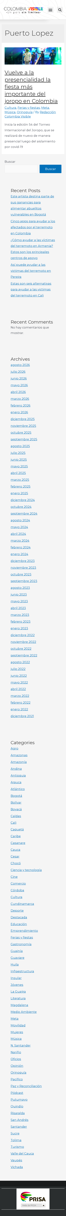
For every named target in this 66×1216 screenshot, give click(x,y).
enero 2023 (19, 628)
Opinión (17, 1066)
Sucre (15, 1133)
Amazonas (19, 755)
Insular (16, 978)
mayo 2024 (19, 527)
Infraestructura (22, 971)
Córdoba (17, 890)
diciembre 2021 (22, 716)
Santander (19, 1126)
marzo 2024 (20, 540)
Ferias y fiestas (29, 107)
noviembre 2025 (23, 426)
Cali (13, 822)
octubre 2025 (21, 432)
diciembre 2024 (23, 500)
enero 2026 (19, 412)
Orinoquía (25, 112)
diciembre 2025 (23, 419)
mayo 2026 (19, 385)
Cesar (15, 856)
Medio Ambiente (24, 1012)
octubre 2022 (21, 648)
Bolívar (16, 802)
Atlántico (18, 789)
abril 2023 (18, 608)
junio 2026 (19, 378)
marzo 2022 (20, 696)
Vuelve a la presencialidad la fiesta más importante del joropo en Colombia (31, 86)
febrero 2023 (20, 621)
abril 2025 (18, 473)
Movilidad (18, 1025)
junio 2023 (19, 594)
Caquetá (17, 829)
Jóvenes (17, 985)
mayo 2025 (19, 466)
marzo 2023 (20, 615)
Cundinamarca (22, 904)
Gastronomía (21, 944)
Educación (19, 924)
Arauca (16, 782)
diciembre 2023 (23, 561)
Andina (16, 769)
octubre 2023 (21, 574)
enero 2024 (19, 554)
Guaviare (17, 958)
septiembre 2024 (24, 513)
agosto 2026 (20, 365)
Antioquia (18, 775)
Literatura (18, 998)
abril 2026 (18, 392)
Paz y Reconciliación (26, 1086)
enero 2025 (19, 493)
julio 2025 (18, 453)
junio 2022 (19, 675)
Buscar (10, 161)
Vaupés (16, 1160)
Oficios (16, 1059)
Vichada (17, 1167)
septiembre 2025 (24, 439)
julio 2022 (18, 669)
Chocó (16, 863)
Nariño (16, 1052)
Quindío (17, 1106)
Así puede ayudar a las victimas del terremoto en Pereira (31, 271)
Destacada (19, 917)
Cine (14, 877)
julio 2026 (18, 371)
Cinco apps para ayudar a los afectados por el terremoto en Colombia (33, 227)
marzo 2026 (20, 399)
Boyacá (16, 809)
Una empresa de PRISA (33, 1196)
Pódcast (17, 1093)
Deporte (17, 910)
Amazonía (19, 762)
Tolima (16, 1140)
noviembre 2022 (23, 642)
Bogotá (16, 796)
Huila (15, 964)
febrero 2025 (20, 486)
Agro (14, 748)
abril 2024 (18, 534)
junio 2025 (19, 459)
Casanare (18, 843)
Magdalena (19, 1005)
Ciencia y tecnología (26, 870)
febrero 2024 (21, 547)
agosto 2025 (20, 446)
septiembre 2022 (24, 655)
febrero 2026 (20, 405)
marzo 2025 (20, 480)
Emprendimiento (24, 930)
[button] (50, 10)
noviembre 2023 (23, 567)
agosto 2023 (20, 588)
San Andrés (19, 1120)
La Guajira (18, 991)
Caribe (16, 836)
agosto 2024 (20, 520)
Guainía (17, 951)
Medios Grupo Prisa (33, 1205)
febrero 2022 (20, 702)
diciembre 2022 (23, 635)
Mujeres (17, 1032)
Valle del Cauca (22, 1153)
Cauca (15, 849)
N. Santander (21, 1045)
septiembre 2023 (24, 581)
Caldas (16, 816)
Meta (45, 107)
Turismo (17, 1147)
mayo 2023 (19, 601)
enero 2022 (19, 709)
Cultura (10, 107)
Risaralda (18, 1113)
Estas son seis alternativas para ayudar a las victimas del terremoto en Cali (31, 289)
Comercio (18, 883)
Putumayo (19, 1099)
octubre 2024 (21, 507)
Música (10, 112)
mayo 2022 (19, 682)
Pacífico (17, 1079)
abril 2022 (18, 689)
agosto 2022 (20, 662)
